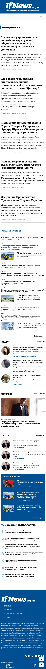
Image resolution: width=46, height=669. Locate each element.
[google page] (26, 656)
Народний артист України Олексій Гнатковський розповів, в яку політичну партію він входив (20, 424)
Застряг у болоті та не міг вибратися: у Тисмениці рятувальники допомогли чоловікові (22, 309)
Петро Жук (17, 384)
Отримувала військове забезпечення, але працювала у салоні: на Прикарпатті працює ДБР (22, 274)
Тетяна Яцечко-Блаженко (24, 356)
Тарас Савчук (18, 448)
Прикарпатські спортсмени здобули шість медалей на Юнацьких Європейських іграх (22, 291)
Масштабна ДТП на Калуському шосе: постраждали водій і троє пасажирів (19, 575)
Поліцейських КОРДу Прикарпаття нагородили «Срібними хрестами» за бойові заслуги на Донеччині (20, 318)
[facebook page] (29, 656)
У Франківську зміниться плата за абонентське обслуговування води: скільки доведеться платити (31, 326)
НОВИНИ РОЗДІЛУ (37, 518)
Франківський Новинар (23, 371)
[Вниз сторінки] (41, 664)
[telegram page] (39, 656)
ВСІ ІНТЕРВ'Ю (39, 393)
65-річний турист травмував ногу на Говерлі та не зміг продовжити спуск (22, 238)
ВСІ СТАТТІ (41, 341)
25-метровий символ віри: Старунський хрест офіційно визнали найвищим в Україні (28, 297)
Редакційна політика (13, 614)
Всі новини (39, 336)
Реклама (8, 617)
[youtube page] (36, 656)
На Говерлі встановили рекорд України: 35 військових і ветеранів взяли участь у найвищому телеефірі (19, 247)
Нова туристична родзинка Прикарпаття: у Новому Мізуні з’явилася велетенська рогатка (22, 539)
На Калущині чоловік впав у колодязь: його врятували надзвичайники (19, 283)
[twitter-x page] (32, 656)
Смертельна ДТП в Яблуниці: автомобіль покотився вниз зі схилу (21, 568)
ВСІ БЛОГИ (40, 435)
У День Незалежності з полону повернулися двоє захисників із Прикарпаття (30, 255)
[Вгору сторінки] (41, 659)
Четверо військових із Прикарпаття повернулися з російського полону (19, 531)
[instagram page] (42, 656)
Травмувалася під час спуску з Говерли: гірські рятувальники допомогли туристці (20, 266)
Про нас (7, 606)
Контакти (8, 610)
